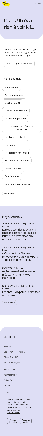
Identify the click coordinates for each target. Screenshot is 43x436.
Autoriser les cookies (13, 421)
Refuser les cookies (26, 421)
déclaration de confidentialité (13, 411)
